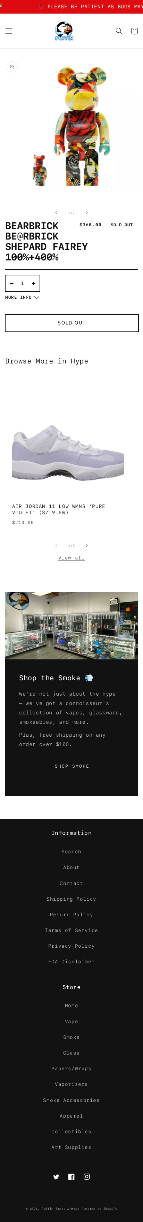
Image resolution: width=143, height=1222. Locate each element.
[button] (8, 31)
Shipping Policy (71, 899)
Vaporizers (71, 1084)
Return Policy (71, 914)
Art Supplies (71, 1147)
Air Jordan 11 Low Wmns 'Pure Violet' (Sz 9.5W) (59, 509)
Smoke (71, 1037)
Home (71, 1005)
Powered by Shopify (99, 1209)
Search (71, 851)
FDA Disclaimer (71, 961)
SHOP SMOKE (78, 766)
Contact (71, 883)
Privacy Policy (71, 946)
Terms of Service (71, 930)
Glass (71, 1053)
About (71, 867)
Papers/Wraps (71, 1068)
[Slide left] (56, 212)
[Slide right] (86, 212)
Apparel (71, 1116)
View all (71, 557)
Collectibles (71, 1131)
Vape (71, 1021)
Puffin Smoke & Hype (60, 1209)
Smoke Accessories (71, 1100)
